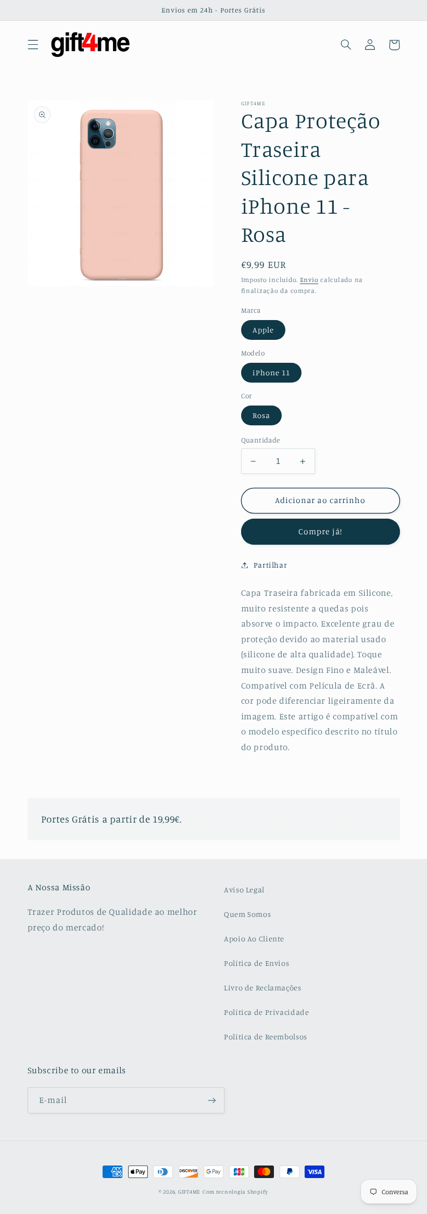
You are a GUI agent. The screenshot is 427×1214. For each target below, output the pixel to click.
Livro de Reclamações (263, 987)
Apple (263, 329)
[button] (33, 45)
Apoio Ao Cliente (254, 938)
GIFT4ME (189, 1191)
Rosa (261, 415)
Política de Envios (256, 963)
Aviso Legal (244, 889)
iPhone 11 (271, 372)
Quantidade (260, 440)
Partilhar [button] (270, 564)
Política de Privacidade (266, 1012)
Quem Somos (247, 914)
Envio (309, 280)
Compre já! (320, 531)
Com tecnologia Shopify (235, 1191)
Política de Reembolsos (265, 1036)
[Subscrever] (211, 1100)
